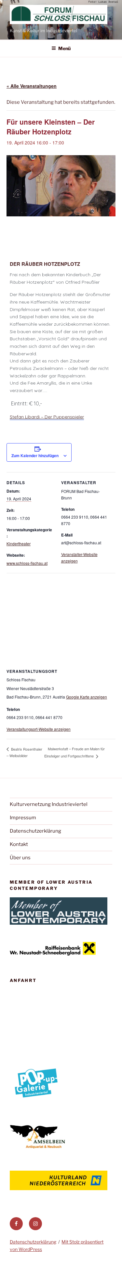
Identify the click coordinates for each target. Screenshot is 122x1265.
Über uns (20, 858)
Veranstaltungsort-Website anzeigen (39, 729)
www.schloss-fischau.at (27, 563)
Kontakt (19, 844)
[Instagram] (35, 1223)
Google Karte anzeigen (86, 697)
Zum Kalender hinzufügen (35, 455)
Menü (64, 48)
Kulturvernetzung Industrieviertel (49, 804)
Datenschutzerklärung (35, 831)
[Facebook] (16, 1223)
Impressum (23, 818)
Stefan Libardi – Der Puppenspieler (47, 417)
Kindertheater (19, 543)
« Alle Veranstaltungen (32, 86)
